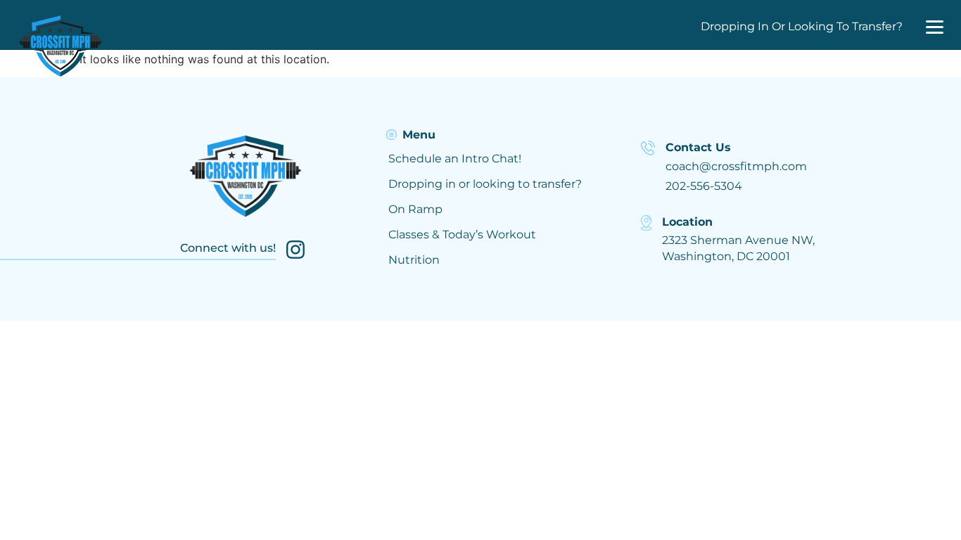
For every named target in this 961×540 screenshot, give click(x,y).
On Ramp (415, 209)
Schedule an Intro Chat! (454, 158)
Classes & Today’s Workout (462, 234)
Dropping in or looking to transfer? (485, 184)
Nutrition (414, 259)
